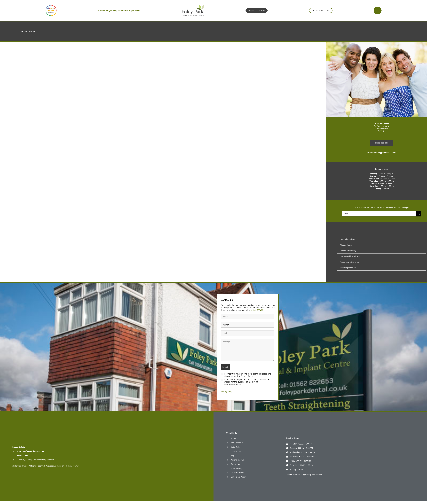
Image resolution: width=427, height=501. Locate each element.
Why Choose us (237, 442)
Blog (232, 455)
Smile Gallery (236, 447)
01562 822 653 (257, 310)
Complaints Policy (238, 477)
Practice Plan (236, 451)
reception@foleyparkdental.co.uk (382, 152)
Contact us (235, 464)
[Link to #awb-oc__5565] (378, 10)
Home (233, 438)
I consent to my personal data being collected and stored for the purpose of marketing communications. (247, 381)
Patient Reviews (237, 460)
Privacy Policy (226, 391)
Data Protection (237, 472)
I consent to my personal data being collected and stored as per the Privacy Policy (247, 375)
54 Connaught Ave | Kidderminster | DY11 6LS (119, 10)
